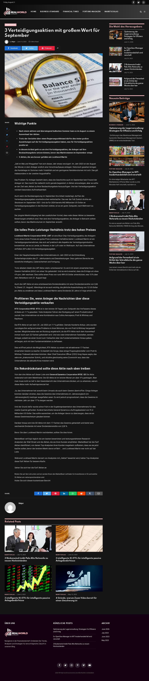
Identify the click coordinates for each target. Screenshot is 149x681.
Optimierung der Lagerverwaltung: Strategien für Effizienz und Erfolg (133, 35)
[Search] (140, 11)
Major (13, 42)
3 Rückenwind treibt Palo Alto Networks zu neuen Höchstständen (26, 559)
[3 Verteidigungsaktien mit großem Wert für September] (54, 85)
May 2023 (105, 640)
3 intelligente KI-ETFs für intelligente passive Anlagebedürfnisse (78, 559)
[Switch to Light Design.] (144, 12)
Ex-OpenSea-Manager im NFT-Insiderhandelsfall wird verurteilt (133, 51)
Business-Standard (49, 11)
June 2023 (105, 637)
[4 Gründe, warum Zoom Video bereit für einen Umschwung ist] (79, 578)
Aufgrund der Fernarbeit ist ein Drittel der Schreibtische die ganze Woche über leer (134, 82)
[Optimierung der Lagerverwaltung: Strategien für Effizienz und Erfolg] (115, 34)
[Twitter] (7, 134)
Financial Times (71, 11)
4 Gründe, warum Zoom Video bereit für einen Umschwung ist (76, 599)
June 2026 (105, 629)
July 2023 (105, 633)
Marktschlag (111, 11)
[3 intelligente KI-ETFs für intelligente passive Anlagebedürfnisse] (79, 538)
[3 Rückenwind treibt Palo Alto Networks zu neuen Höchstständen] (28, 538)
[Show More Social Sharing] (57, 48)
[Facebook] (7, 128)
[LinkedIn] (7, 140)
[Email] (7, 152)
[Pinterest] (7, 146)
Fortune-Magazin (92, 11)
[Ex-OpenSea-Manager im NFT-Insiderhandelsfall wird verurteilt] (115, 51)
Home (33, 11)
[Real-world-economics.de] (15, 11)
